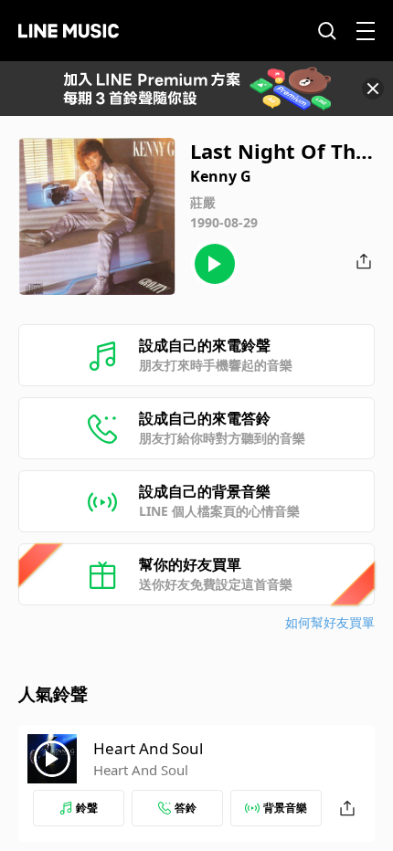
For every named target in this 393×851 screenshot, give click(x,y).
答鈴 (185, 807)
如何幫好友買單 (330, 622)
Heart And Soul (148, 748)
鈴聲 (87, 807)
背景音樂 (285, 807)
